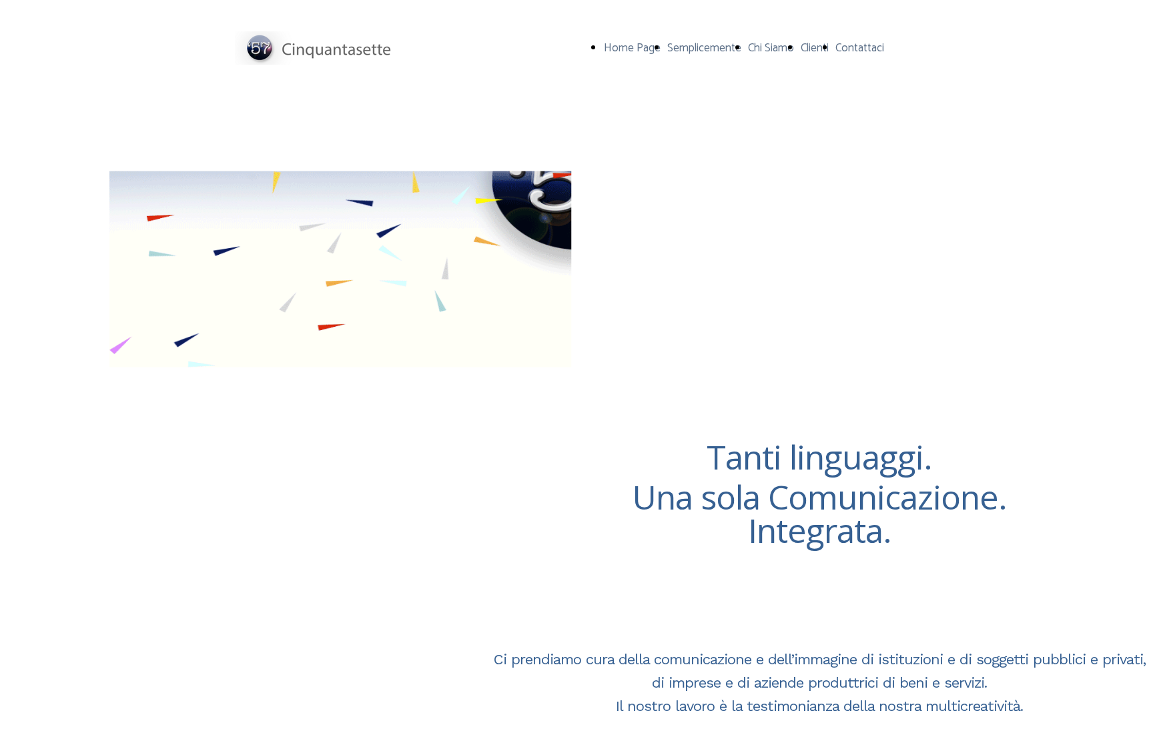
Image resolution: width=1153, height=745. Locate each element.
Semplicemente (704, 48)
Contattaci (859, 48)
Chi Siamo (771, 48)
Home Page (632, 48)
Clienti (815, 48)
